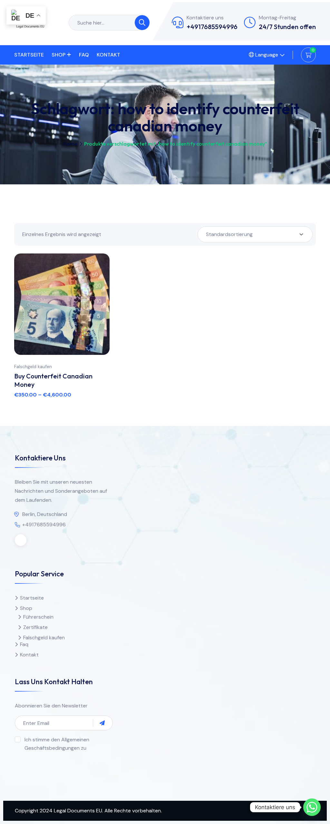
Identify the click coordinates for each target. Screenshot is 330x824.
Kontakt (108, 54)
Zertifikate (35, 627)
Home (70, 143)
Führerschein (38, 616)
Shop (58, 54)
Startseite (29, 54)
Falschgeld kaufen (33, 366)
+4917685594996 (212, 27)
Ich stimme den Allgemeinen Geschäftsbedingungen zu (56, 743)
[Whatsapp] (312, 807)
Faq (84, 54)
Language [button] (266, 54)
